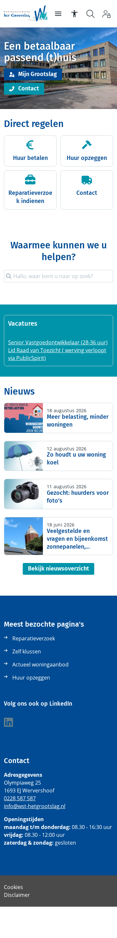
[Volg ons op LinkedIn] (8, 722)
